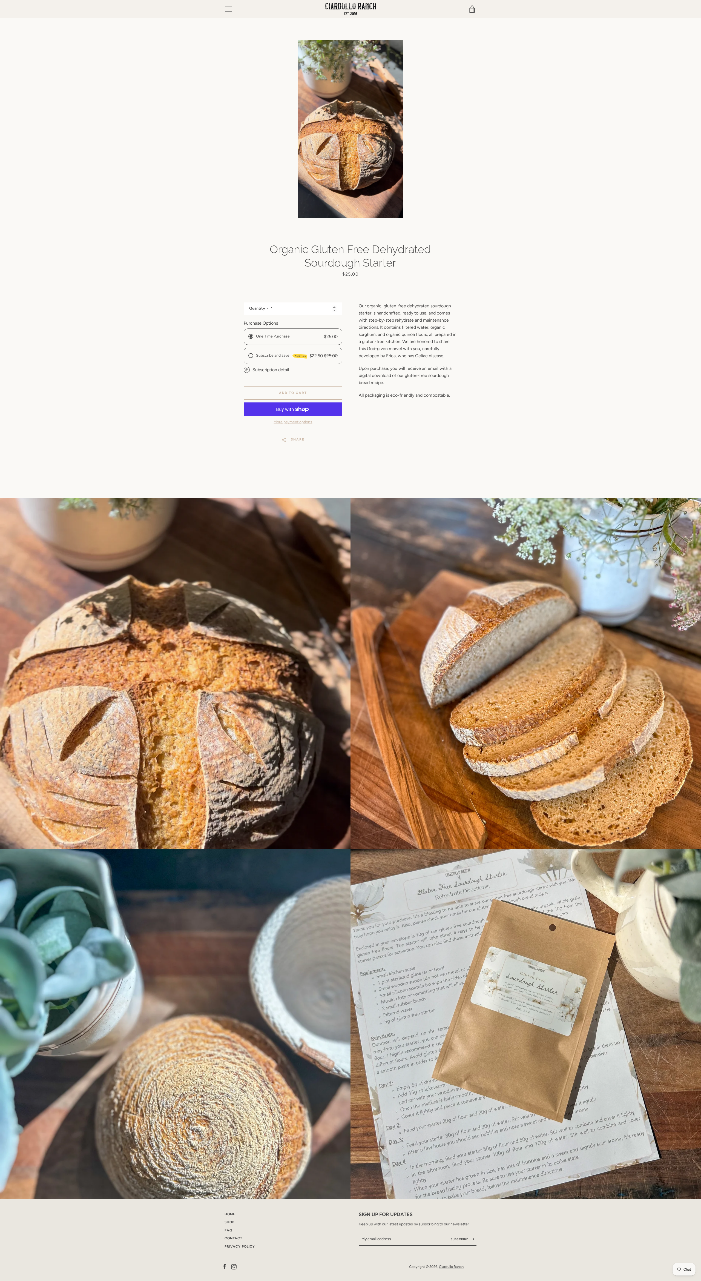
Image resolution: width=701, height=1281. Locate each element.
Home (230, 1214)
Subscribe (460, 1239)
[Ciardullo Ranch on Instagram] (234, 1266)
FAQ (228, 1230)
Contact (233, 1238)
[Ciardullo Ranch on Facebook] (224, 1266)
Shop (229, 1222)
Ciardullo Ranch (451, 1267)
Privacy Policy (240, 1246)
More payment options (293, 422)
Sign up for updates (386, 1214)
